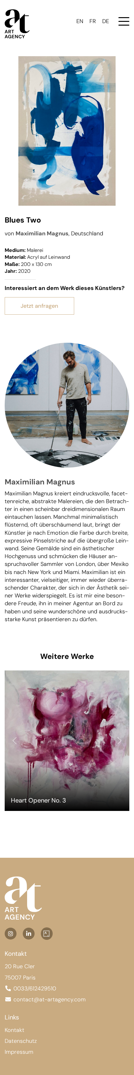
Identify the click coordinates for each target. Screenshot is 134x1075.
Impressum (19, 1052)
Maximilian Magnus (42, 233)
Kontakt (14, 1030)
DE (105, 21)
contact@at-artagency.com (49, 999)
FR (92, 21)
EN (79, 21)
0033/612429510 (34, 988)
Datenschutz (21, 1041)
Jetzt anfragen (39, 306)
